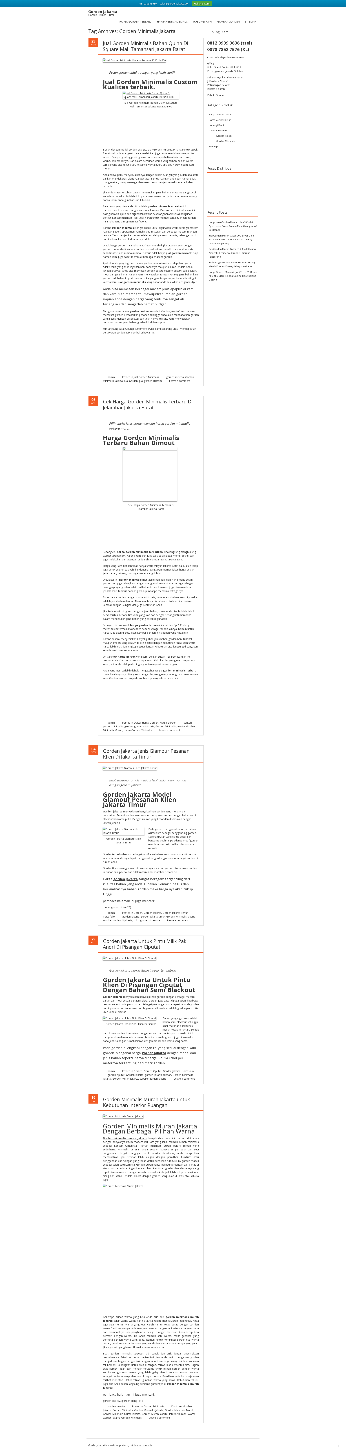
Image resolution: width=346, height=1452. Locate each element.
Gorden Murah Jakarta (125, 1078)
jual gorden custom (150, 381)
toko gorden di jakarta (147, 920)
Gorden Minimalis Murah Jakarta (121, 1414)
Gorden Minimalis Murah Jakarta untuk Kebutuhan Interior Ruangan (146, 1102)
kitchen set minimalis (141, 1445)
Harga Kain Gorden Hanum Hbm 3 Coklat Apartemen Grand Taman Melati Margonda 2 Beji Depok (233, 225)
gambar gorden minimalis (139, 726)
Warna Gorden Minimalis (127, 1417)
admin (111, 377)
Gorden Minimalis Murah (179, 1410)
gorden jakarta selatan (158, 1075)
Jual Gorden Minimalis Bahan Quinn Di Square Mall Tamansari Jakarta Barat (145, 46)
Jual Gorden (131, 381)
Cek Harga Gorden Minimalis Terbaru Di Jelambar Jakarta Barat (147, 404)
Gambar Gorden (228, 21)
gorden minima (175, 377)
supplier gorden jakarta (153, 1078)
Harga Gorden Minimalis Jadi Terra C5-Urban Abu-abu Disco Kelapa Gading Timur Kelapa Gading (233, 275)
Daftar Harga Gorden (146, 722)
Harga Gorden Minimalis (138, 730)
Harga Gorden (168, 722)
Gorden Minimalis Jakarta (170, 726)
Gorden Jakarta (152, 912)
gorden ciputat (116, 1075)
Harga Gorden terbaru (135, 21)
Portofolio (109, 916)
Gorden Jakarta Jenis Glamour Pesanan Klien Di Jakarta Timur (146, 754)
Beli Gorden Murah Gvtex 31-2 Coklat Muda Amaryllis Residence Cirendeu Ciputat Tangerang (232, 252)
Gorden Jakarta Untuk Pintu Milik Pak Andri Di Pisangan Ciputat (144, 944)
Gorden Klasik (224, 135)
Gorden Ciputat (152, 1071)
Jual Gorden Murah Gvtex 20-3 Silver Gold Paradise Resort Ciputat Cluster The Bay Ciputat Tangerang (231, 239)
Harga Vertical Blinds (172, 21)
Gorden (138, 912)
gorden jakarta (125, 879)
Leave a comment (179, 381)
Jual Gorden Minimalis (146, 377)
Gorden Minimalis (154, 1406)
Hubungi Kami (202, 21)
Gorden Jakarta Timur (175, 912)
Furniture (176, 1406)
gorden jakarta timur (153, 916)
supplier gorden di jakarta (117, 920)
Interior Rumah (178, 1414)
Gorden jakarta (113, 811)
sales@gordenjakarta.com (229, 57)
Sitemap (250, 21)
